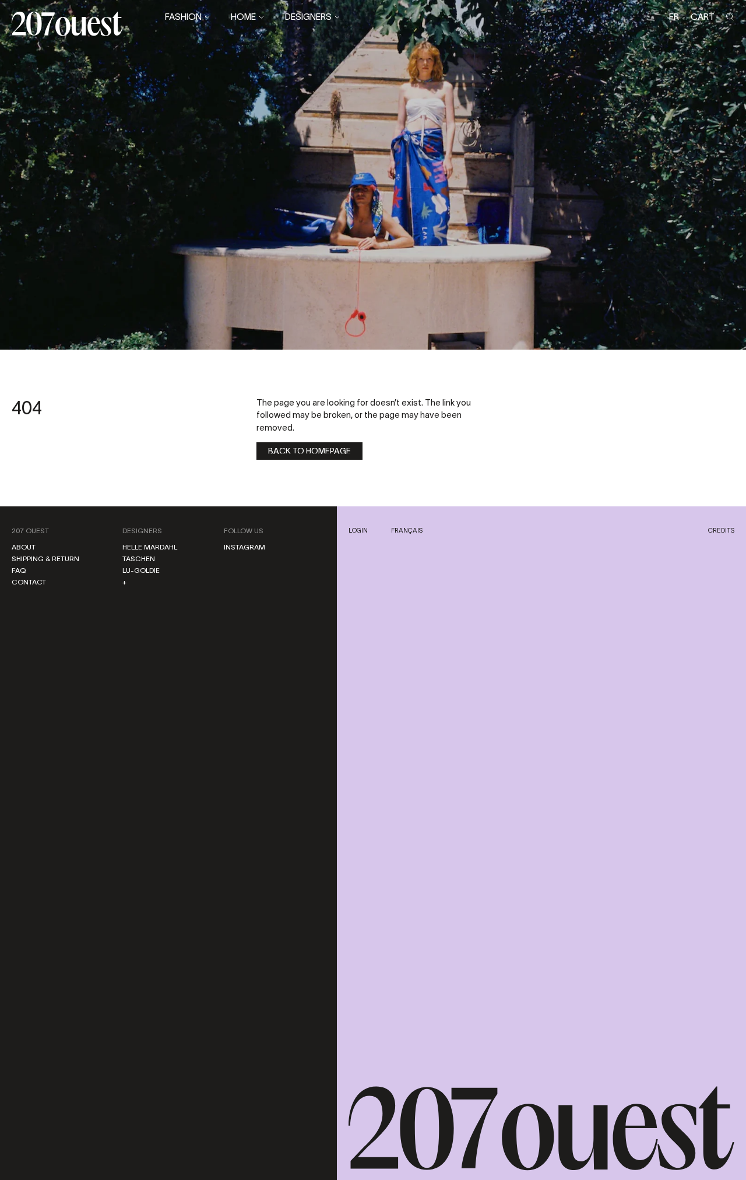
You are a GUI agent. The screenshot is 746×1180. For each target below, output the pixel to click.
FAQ (19, 570)
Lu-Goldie (141, 570)
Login (358, 530)
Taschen (138, 558)
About (24, 547)
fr (674, 17)
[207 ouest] (542, 1128)
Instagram (244, 547)
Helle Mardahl (149, 547)
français (407, 530)
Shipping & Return (45, 558)
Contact (29, 582)
